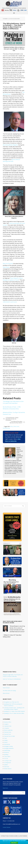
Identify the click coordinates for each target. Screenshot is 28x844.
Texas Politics (7, 756)
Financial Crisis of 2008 (9, 736)
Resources (6, 752)
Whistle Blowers (7, 768)
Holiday (5, 740)
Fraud (5, 738)
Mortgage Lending (8, 746)
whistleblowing (6, 428)
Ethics (11, 426)
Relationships (7, 750)
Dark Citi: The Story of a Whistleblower (12, 679)
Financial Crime (7, 732)
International (7, 744)
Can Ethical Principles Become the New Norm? (16, 422)
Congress (6, 724)
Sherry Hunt (16, 426)
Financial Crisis (7, 734)
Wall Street (6, 766)
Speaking (6, 754)
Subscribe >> (14, 842)
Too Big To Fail (7, 760)
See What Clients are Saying (9, 690)
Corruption (6, 728)
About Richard (6, 693)
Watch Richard (6, 687)
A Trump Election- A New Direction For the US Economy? (12, 419)
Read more (5, 788)
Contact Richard (6, 827)
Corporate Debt (7, 726)
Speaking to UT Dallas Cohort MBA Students (14, 711)
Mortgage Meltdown (9, 748)
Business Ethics (7, 722)
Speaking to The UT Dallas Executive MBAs (14, 713)
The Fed (6, 758)
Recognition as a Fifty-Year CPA (11, 702)
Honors (5, 742)
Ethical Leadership (8, 730)
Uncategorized (7, 762)
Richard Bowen (14, 3)
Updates (6, 764)
